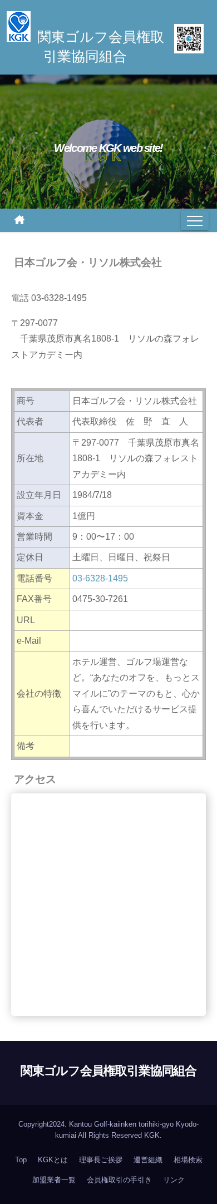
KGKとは (53, 1160)
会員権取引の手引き (119, 1180)
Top (21, 1160)
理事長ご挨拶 (100, 1160)
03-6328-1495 (100, 578)
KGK (152, 1135)
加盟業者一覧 (54, 1180)
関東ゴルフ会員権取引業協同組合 (109, 1071)
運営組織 (148, 1160)
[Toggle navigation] (195, 220)
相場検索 (188, 1160)
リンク (174, 1180)
